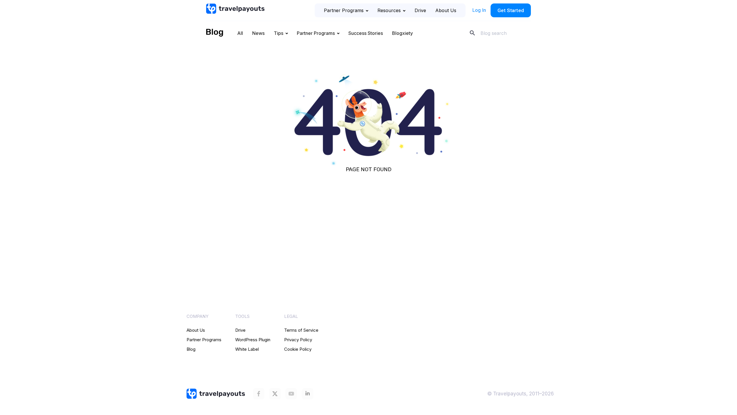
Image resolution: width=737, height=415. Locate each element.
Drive (420, 10)
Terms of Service (301, 330)
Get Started (510, 10)
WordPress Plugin (252, 339)
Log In (479, 10)
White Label (247, 349)
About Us (445, 10)
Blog (191, 349)
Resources (389, 10)
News (258, 33)
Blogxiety (402, 33)
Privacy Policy (298, 339)
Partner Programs (344, 10)
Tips (278, 33)
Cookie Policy (297, 349)
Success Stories (365, 33)
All (240, 33)
